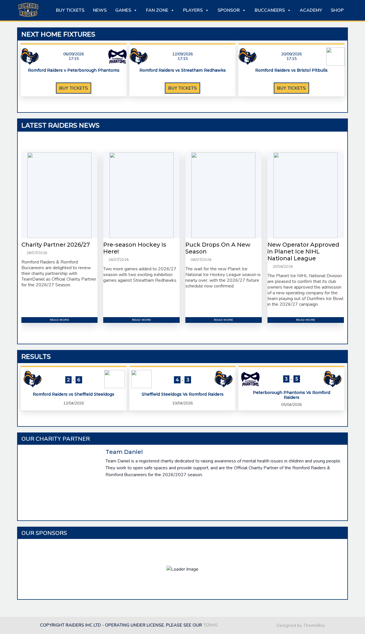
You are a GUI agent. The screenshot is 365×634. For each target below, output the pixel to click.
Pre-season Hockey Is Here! (134, 248)
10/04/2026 (182, 403)
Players (193, 10)
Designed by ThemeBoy (301, 625)
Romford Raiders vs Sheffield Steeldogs (73, 394)
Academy (311, 10)
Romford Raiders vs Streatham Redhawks (182, 70)
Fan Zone (157, 10)
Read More (59, 320)
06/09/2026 (73, 54)
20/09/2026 (291, 54)
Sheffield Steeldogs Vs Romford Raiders (183, 394)
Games (123, 10)
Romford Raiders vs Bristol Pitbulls (291, 70)
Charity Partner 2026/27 (55, 244)
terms (210, 625)
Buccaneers (270, 10)
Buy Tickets (70, 10)
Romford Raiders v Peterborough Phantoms (73, 70)
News (100, 10)
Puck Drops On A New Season (217, 248)
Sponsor (229, 10)
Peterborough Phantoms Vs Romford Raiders (291, 395)
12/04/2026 (73, 403)
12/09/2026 (182, 54)
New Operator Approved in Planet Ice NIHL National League (303, 251)
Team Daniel (124, 451)
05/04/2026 (291, 404)
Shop (337, 10)
